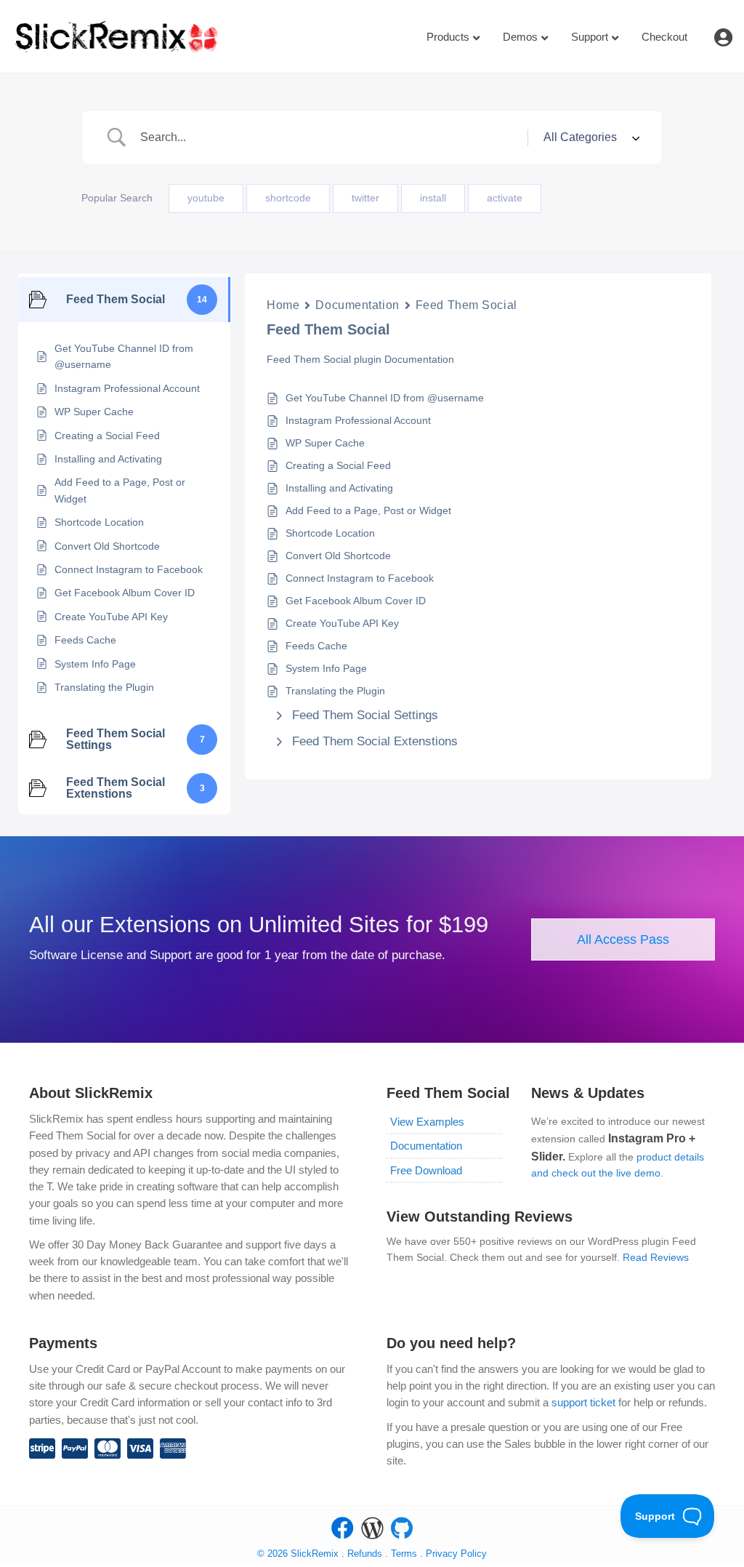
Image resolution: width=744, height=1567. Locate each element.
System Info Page (326, 668)
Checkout (664, 37)
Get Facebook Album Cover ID (356, 600)
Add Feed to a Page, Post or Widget (368, 510)
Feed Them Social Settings (365, 715)
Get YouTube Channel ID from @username (385, 398)
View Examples (427, 1121)
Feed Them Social (466, 305)
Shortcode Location (330, 533)
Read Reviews (656, 1257)
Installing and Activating (339, 488)
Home (283, 305)
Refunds (364, 1553)
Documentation (357, 305)
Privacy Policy (456, 1553)
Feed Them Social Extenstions (375, 741)
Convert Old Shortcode (338, 555)
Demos (520, 37)
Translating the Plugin (335, 691)
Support (589, 37)
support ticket (583, 1402)
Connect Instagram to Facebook (360, 578)
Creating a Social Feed (338, 465)
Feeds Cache (316, 646)
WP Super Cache (325, 443)
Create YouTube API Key (342, 623)
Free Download (426, 1170)
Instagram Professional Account (358, 420)
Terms (405, 1553)
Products (447, 37)
